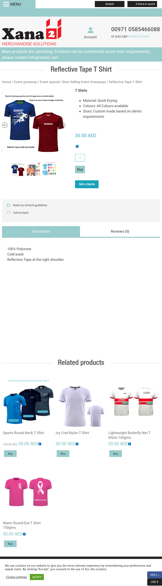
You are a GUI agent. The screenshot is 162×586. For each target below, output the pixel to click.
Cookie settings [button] (16, 577)
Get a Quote (87, 184)
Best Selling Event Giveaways (84, 82)
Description (41, 231)
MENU (15, 4)
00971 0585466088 (135, 29)
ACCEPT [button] (36, 577)
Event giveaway (25, 82)
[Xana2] (31, 31)
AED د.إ (156, 574)
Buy (80, 169)
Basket (109, 4)
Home (6, 82)
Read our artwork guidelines (30, 205)
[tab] (41, 232)
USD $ (156, 581)
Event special (50, 82)
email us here (138, 36)
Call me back (20, 212)
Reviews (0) (120, 231)
